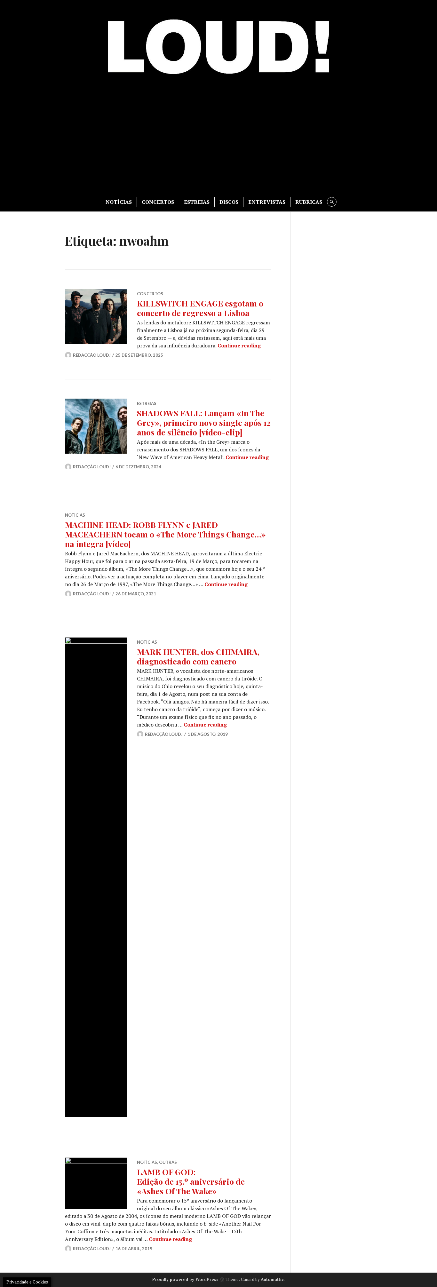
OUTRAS (168, 1162)
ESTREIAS (197, 201)
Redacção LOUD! (92, 355)
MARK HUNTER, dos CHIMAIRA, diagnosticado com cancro (198, 656)
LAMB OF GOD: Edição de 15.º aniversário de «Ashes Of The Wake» (191, 1181)
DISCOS (228, 201)
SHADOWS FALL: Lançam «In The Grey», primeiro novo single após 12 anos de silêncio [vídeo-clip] (204, 422)
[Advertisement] (218, 137)
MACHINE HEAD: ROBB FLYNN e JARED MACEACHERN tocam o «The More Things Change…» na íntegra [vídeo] (165, 534)
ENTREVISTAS (266, 201)
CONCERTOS (158, 201)
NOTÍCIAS (119, 201)
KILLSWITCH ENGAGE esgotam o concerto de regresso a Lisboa (200, 308)
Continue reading (239, 345)
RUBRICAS (308, 201)
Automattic (272, 1279)
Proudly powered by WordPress (185, 1279)
